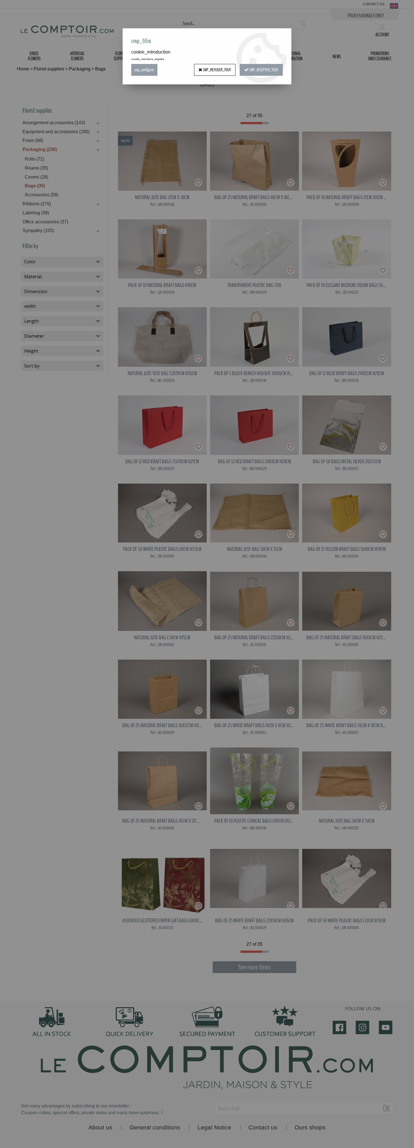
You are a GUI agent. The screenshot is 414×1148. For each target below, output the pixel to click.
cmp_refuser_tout (216, 70)
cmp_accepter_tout (263, 70)
